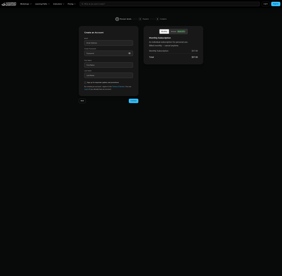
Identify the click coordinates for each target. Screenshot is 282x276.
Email (86, 38)
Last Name (88, 71)
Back (82, 101)
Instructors (57, 4)
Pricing (70, 4)
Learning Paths (41, 4)
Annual (178, 31)
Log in (266, 4)
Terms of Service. (118, 86)
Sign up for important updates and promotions (103, 82)
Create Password (90, 49)
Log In (86, 89)
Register (275, 4)
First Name (88, 60)
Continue (133, 101)
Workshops (24, 4)
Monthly (164, 31)
